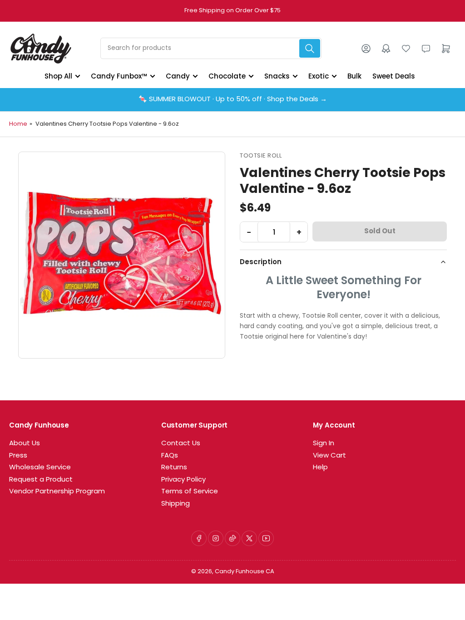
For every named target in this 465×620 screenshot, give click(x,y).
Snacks (277, 76)
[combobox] (211, 48)
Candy (178, 76)
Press (18, 456)
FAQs (169, 456)
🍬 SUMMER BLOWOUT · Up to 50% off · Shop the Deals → (233, 99)
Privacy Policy (183, 480)
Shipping (175, 504)
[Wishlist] (406, 49)
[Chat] (426, 49)
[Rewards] (386, 49)
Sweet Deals (393, 76)
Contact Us (180, 443)
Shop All (58, 76)
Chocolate (227, 76)
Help (320, 467)
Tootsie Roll (261, 156)
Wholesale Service (40, 467)
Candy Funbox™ (119, 76)
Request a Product (41, 480)
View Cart (329, 456)
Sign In (323, 443)
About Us (24, 443)
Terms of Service (189, 491)
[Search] (310, 48)
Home (18, 124)
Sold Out (380, 231)
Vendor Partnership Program (57, 491)
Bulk (354, 76)
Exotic (318, 76)
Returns (174, 467)
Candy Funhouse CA (244, 571)
